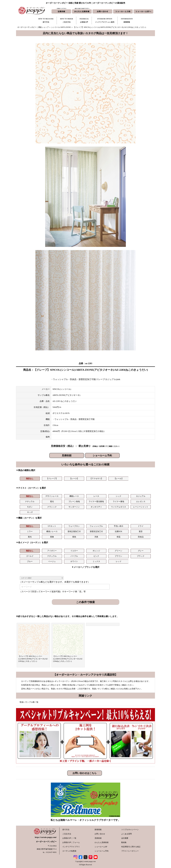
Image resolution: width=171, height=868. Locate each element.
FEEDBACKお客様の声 (84, 20)
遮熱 (74, 537)
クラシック (52, 507)
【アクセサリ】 (96, 479)
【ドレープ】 (52, 479)
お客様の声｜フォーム (71, 842)
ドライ (140, 526)
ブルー (30, 561)
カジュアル (140, 496)
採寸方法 (65, 830)
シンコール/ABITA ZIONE (61, 27)
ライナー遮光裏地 (96, 502)
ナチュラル (29, 502)
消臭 (96, 537)
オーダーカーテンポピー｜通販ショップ (33, 27)
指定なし (30, 479)
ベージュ (52, 561)
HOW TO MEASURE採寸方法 (46, 20)
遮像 (52, 537)
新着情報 (98, 830)
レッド (118, 561)
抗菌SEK (118, 531)
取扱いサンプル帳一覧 (29, 702)
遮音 (141, 531)
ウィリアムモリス (118, 507)
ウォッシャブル (96, 526)
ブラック (140, 556)
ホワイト (74, 561)
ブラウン (118, 556)
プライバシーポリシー (130, 851)
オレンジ (96, 551)
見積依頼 (66, 455)
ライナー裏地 (118, 502)
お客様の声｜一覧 (69, 838)
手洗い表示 (118, 526)
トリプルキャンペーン (130, 830)
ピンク (96, 556)
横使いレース (52, 531)
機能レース (74, 496)
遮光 (52, 502)
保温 (118, 537)
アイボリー (52, 551)
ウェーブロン (74, 526)
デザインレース (52, 496)
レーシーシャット (140, 507)
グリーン (118, 551)
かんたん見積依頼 (101, 842)
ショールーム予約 (102, 455)
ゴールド (30, 556)
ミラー (30, 531)
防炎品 (141, 537)
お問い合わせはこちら (85, 773)
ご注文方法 (66, 834)
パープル (74, 556)
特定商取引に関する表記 (130, 847)
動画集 (124, 842)
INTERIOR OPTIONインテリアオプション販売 (104, 20)
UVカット (52, 526)
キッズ (30, 512)
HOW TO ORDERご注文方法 (66, 20)
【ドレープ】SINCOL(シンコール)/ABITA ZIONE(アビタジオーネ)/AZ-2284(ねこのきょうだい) (68, 658)
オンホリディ (96, 507)
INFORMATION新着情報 (127, 20)
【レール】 (118, 479)
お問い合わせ (100, 834)
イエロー (74, 551)
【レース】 (74, 479)
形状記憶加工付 (74, 531)
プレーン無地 (74, 502)
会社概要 (124, 838)
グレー (140, 551)
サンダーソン (74, 507)
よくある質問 (126, 834)
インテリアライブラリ (71, 847)
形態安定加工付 (96, 531)
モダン (30, 507)
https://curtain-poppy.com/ (46, 837)
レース (96, 496)
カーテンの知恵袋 (69, 851)
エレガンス (140, 502)
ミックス (96, 561)
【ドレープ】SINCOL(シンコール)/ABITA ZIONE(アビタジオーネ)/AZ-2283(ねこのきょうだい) (33, 658)
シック (118, 496)
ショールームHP (101, 847)
